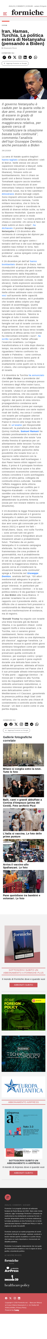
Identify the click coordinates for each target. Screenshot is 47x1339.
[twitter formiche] (10, 1298)
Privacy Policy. (21, 1308)
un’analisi (17, 425)
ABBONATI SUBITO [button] (23, 985)
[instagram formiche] (15, 1298)
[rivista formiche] (23, 1134)
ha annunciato (36, 375)
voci (4, 295)
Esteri (4, 25)
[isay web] (16, 1310)
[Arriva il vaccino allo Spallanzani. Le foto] (23, 850)
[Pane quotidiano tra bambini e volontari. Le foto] (23, 881)
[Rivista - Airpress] (23, 1269)
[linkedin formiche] (19, 1298)
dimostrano (8, 194)
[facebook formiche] (6, 1298)
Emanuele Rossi (10, 48)
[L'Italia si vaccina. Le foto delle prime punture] (23, 819)
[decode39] (23, 1278)
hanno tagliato (10, 160)
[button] (5, 13)
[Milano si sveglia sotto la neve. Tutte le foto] (23, 755)
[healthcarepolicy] (23, 1285)
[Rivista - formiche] (23, 1261)
